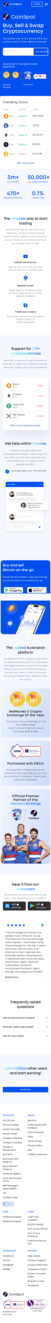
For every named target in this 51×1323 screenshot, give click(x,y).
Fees (30, 1137)
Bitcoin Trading (11, 1125)
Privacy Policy (35, 1146)
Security (32, 1120)
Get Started (25, 1090)
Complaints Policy (37, 1269)
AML (30, 1150)
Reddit (6, 1269)
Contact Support (37, 1260)
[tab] (25, 1018)
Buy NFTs (7, 1154)
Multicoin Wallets (12, 1174)
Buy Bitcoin (9, 1120)
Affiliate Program (12, 1217)
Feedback (33, 1286)
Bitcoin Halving (35, 1224)
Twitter (6, 1260)
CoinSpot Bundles (12, 1143)
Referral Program (12, 1221)
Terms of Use (35, 1141)
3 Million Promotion (38, 1154)
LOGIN (37, 4)
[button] (25, 1018)
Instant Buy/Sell (11, 1129)
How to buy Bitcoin (38, 1229)
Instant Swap (10, 1134)
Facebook (8, 1256)
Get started (41, 52)
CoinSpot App (10, 1197)
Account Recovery (38, 1265)
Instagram (8, 1265)
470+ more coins (25, 163)
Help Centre (34, 1256)
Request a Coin (36, 1281)
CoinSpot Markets (12, 1138)
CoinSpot (15, 4)
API (4, 1193)
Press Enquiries (36, 1132)
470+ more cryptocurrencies (26, 425)
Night (9, 1204)
